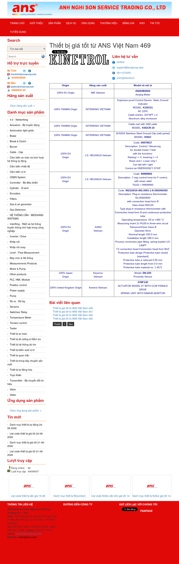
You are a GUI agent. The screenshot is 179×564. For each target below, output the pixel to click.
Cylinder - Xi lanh (19, 188)
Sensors (14, 306)
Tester (13, 328)
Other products (18, 274)
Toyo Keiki (15, 375)
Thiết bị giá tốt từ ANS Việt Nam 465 (73, 318)
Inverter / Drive (18, 236)
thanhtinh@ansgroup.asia (23, 74)
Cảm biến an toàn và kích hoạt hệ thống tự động (25, 159)
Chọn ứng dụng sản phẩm (25, 410)
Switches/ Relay (18, 312)
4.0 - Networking (19, 119)
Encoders (15, 193)
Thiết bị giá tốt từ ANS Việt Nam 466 (73, 315)
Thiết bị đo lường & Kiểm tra (25, 339)
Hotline (120, 62)
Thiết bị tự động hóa (21, 369)
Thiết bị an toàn (18, 333)
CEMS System (18, 177)
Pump (13, 296)
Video (13, 394)
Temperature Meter (20, 317)
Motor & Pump (18, 268)
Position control (18, 285)
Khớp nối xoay (18, 247)
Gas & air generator (21, 204)
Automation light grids (22, 130)
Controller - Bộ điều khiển (24, 182)
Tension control (18, 323)
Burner (13, 146)
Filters (13, 199)
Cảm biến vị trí (18, 171)
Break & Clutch (18, 141)
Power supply (17, 290)
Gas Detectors (18, 209)
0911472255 (124, 72)
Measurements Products (23, 263)
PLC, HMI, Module (20, 279)
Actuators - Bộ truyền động (25, 125)
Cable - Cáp (16, 152)
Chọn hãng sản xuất (21, 105)
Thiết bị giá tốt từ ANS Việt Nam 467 (73, 311)
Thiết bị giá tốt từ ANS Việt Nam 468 (73, 308)
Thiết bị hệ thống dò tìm (23, 344)
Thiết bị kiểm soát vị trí (22, 350)
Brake (13, 136)
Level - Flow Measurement (24, 252)
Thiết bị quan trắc (19, 355)
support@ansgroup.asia (130, 67)
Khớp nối (15, 241)
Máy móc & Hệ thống (21, 258)
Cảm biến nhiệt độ (20, 166)
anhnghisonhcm (125, 78)
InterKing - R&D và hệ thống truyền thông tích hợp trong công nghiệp (25, 227)
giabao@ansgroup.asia (22, 86)
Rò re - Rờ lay (17, 301)
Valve (13, 389)
